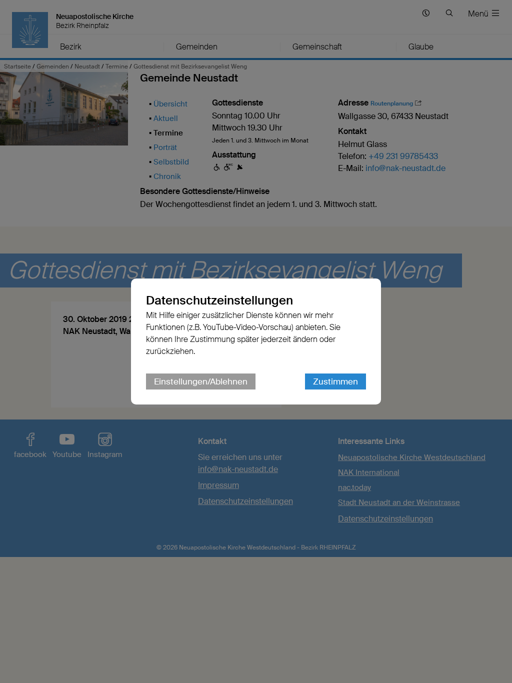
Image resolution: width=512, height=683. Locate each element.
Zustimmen (335, 381)
